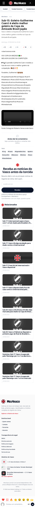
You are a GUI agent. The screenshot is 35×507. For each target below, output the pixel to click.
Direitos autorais (6, 441)
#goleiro (30, 151)
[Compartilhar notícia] (30, 47)
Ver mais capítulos (7, 476)
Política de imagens (7, 444)
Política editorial (6, 446)
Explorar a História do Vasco (9, 413)
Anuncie (5, 430)
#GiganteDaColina (20, 151)
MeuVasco (4, 16)
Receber (17, 190)
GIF (29, 504)
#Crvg (4, 151)
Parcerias (5, 427)
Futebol (5, 9)
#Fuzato (10, 151)
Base (10, 16)
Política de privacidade (8, 449)
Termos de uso (5, 452)
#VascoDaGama (6, 158)
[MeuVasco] (17, 3)
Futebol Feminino (17, 9)
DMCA (3, 438)
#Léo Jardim (5, 155)
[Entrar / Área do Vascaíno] (30, 3)
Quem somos (6, 421)
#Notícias (23, 155)
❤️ (3, 499)
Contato (4, 424)
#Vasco (30, 155)
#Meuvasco (14, 155)
